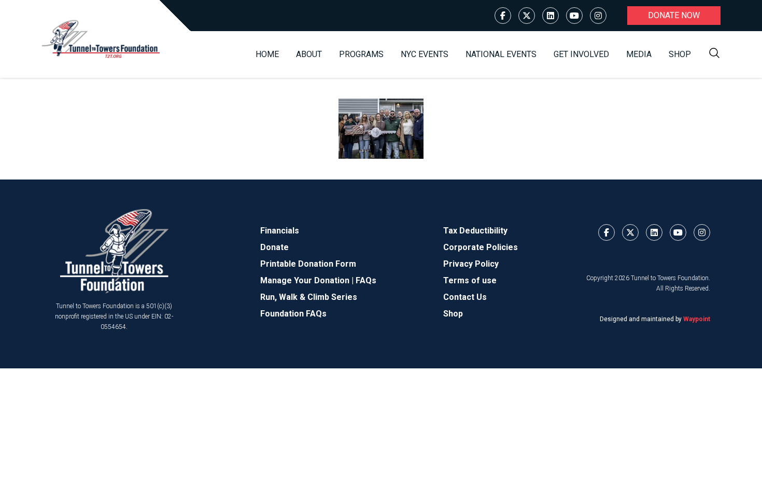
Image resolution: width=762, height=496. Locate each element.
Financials (279, 231)
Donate (274, 247)
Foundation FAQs (293, 314)
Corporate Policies (480, 247)
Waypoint (696, 319)
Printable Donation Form (308, 264)
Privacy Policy (471, 264)
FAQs (366, 280)
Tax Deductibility (475, 231)
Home (267, 54)
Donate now (674, 15)
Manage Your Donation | (308, 280)
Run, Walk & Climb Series (308, 297)
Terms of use (470, 280)
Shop (680, 54)
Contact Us (465, 297)
